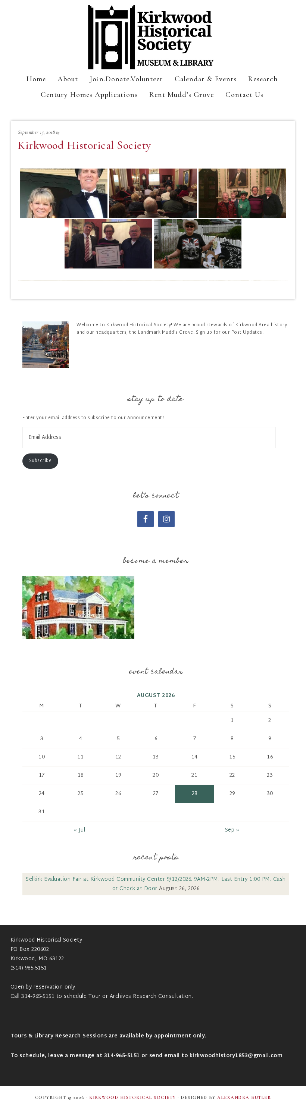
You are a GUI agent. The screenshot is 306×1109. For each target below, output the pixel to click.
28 (194, 793)
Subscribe (40, 461)
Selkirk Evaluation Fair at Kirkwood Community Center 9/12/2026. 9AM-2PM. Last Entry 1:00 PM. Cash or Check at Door (156, 884)
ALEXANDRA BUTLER (244, 1097)
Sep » (232, 830)
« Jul (79, 830)
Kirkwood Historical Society (153, 37)
